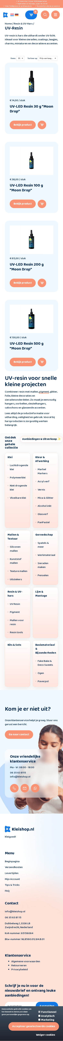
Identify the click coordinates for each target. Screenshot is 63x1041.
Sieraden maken (43, 565)
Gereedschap (44, 535)
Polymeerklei (18, 478)
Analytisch (48, 1016)
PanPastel (44, 523)
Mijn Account (12, 879)
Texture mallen (18, 571)
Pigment (15, 612)
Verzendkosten (14, 867)
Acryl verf (43, 482)
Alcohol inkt (44, 506)
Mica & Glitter (45, 498)
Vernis (41, 490)
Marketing (47, 1020)
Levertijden (11, 873)
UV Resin (15, 604)
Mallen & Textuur (13, 537)
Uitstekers (16, 580)
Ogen (41, 673)
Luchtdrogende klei (19, 467)
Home (8, 24)
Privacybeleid (19, 969)
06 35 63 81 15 (13, 917)
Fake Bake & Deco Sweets (45, 663)
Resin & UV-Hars (23, 24)
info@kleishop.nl (20, 777)
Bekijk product (23, 125)
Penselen (43, 576)
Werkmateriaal (46, 555)
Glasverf (43, 514)
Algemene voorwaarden (25, 961)
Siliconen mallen (15, 549)
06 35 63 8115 (18, 773)
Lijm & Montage (41, 594)
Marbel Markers (42, 471)
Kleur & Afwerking (42, 459)
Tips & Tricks (12, 885)
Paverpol (43, 682)
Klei (10, 457)
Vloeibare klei (18, 498)
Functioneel (48, 1012)
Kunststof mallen (15, 561)
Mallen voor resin (17, 622)
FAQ (7, 891)
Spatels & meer (43, 545)
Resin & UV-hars (15, 594)
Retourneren (18, 965)
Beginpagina (12, 861)
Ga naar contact (19, 734)
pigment (44, 392)
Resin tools (16, 633)
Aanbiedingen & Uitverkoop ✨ (41, 439)
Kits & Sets (14, 645)
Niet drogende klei (18, 488)
